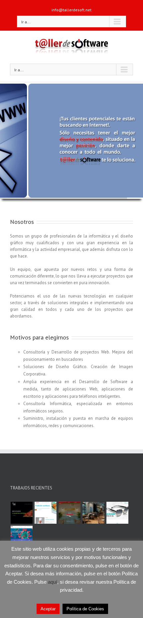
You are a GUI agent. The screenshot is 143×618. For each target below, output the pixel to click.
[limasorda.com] (21, 513)
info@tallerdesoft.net (71, 9)
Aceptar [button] (48, 608)
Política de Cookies (85, 608)
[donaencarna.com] (69, 513)
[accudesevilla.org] (21, 537)
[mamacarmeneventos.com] (93, 513)
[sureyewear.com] (117, 513)
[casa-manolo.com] (45, 513)
